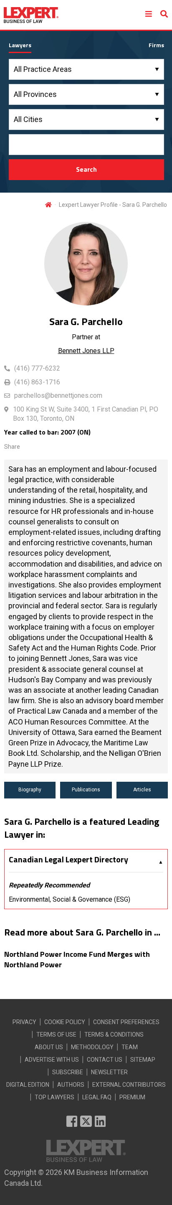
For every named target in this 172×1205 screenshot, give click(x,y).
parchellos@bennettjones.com (58, 395)
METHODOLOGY (92, 1047)
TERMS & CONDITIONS (114, 1034)
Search (86, 169)
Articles (142, 790)
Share (12, 446)
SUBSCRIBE (67, 1072)
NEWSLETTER (109, 1072)
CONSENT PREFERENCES (126, 1022)
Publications (86, 790)
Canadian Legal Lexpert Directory (68, 859)
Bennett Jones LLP (86, 351)
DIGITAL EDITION (27, 1084)
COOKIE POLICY (64, 1022)
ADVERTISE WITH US (52, 1059)
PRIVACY (24, 1022)
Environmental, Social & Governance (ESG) (69, 899)
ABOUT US (49, 1047)
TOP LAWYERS (54, 1097)
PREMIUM (132, 1097)
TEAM (129, 1047)
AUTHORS (70, 1084)
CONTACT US (104, 1059)
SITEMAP (142, 1059)
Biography (29, 790)
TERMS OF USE (56, 1034)
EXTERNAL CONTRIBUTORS (129, 1084)
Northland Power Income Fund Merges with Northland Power (77, 959)
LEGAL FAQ (96, 1097)
